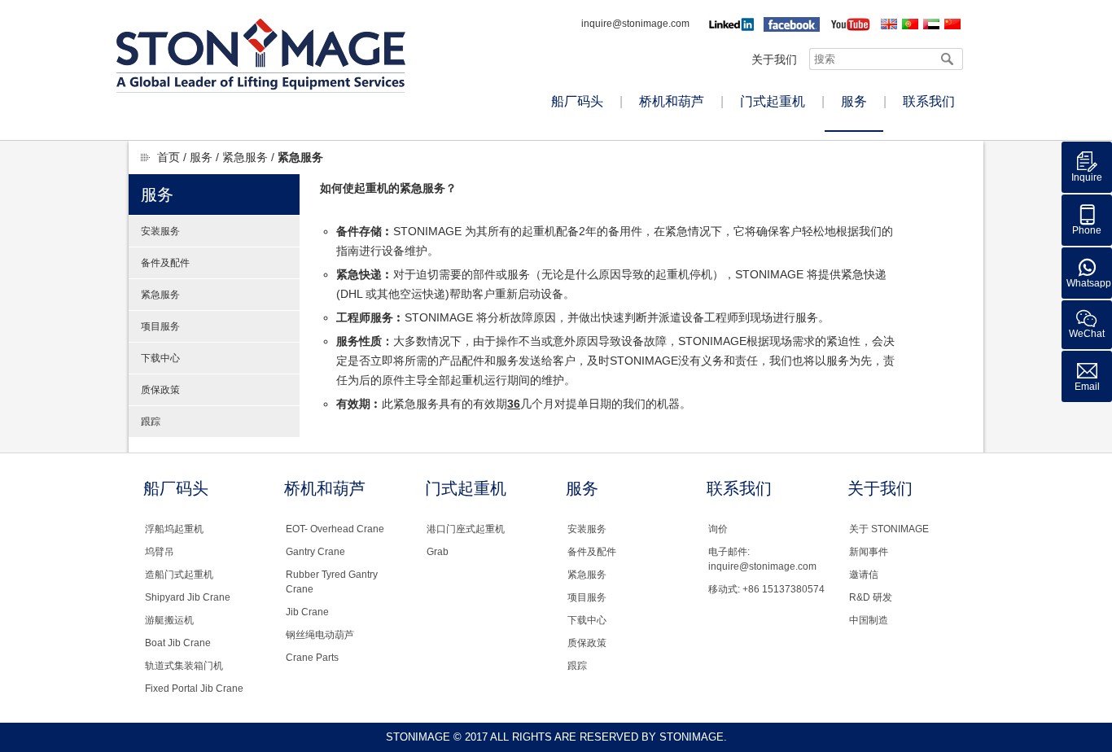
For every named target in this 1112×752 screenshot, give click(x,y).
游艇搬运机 (169, 620)
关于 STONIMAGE (889, 529)
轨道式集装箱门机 (184, 665)
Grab (438, 551)
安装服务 (160, 231)
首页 (168, 157)
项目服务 (160, 326)
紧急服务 (245, 157)
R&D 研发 (870, 597)
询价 (718, 529)
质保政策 (160, 390)
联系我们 (929, 101)
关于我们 (774, 59)
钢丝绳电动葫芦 (320, 635)
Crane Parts (312, 657)
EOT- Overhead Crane (335, 529)
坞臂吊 (159, 551)
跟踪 (150, 421)
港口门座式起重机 (466, 529)
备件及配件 (165, 263)
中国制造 (868, 620)
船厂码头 (577, 101)
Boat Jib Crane (178, 643)
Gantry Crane (315, 551)
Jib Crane (307, 612)
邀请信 (863, 574)
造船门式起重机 (179, 574)
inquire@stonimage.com (635, 23)
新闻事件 (868, 551)
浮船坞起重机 (174, 529)
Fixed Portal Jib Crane (194, 688)
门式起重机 (772, 101)
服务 (854, 101)
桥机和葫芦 (671, 101)
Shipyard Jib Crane (187, 597)
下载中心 (160, 358)
